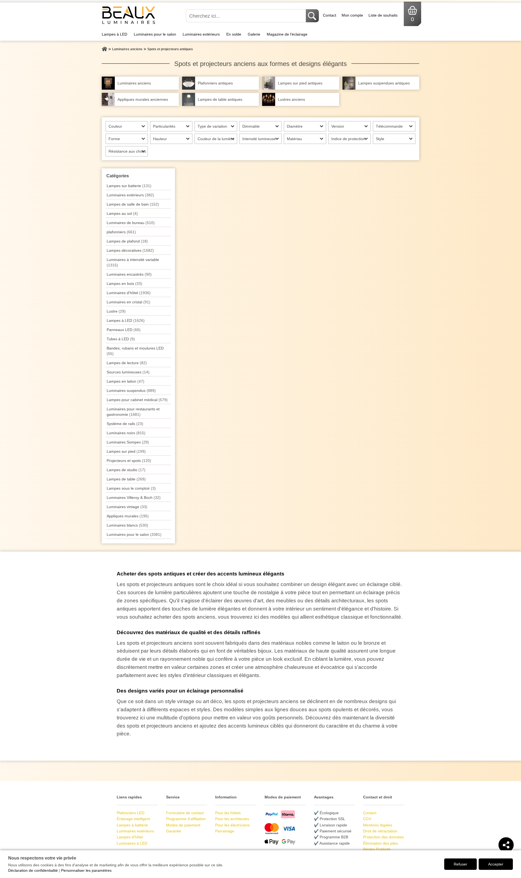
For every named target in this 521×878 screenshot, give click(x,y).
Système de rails (125, 423)
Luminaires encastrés (129, 274)
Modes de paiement (183, 825)
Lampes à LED (114, 34)
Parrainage (224, 831)
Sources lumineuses (128, 372)
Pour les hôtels (228, 813)
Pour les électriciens (232, 825)
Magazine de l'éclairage (287, 34)
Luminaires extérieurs (201, 34)
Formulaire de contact (185, 813)
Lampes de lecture (127, 363)
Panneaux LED (124, 330)
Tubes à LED (121, 339)
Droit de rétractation (380, 831)
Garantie (173, 831)
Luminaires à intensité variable (133, 262)
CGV (367, 819)
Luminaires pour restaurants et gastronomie (133, 412)
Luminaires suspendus (131, 390)
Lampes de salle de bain (133, 204)
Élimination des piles (380, 843)
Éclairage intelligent (133, 819)
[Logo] (129, 23)
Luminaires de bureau (131, 223)
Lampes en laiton (125, 381)
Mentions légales (377, 825)
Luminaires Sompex (128, 442)
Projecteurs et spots (129, 460)
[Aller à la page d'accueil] (104, 49)
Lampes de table (126, 479)
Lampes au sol (122, 213)
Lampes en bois (124, 283)
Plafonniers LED (130, 813)
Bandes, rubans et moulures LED (135, 351)
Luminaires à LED (132, 843)
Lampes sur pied (126, 451)
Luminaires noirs (126, 433)
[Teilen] (506, 845)
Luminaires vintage (127, 507)
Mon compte (352, 15)
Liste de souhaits (383, 15)
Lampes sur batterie (129, 186)
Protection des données (383, 837)
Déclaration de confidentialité (33, 870)
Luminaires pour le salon (155, 34)
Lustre (116, 311)
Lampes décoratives (130, 250)
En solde (233, 34)
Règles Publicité (376, 849)
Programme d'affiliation (186, 819)
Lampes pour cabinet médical (137, 400)
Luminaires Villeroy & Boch (134, 497)
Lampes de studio (126, 470)
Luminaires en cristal (128, 302)
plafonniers (121, 232)
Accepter (495, 864)
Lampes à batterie (132, 825)
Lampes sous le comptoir (131, 488)
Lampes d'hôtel (130, 837)
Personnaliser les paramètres (86, 870)
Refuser (460, 864)
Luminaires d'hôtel (129, 293)
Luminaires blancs (127, 525)
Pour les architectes (232, 819)
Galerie (254, 34)
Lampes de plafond (127, 241)
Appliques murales (128, 516)
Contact (329, 15)
